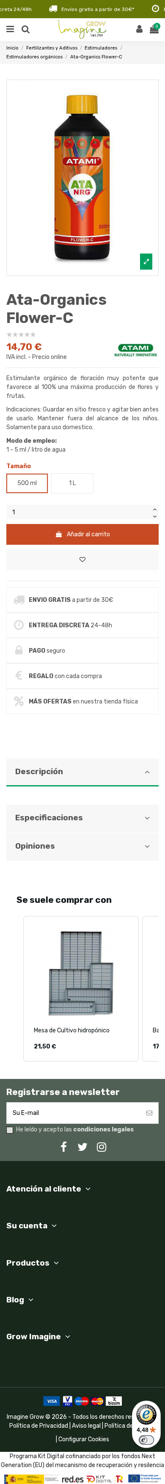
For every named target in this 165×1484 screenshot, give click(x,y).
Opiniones (35, 846)
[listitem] (81, 989)
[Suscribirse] (149, 1113)
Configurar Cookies (83, 1439)
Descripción (39, 771)
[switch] (146, 1440)
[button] (14, 988)
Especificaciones (49, 817)
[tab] (82, 782)
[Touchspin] (154, 508)
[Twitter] (82, 1147)
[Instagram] (101, 1147)
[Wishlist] (82, 559)
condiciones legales (103, 1129)
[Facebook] (63, 1147)
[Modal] (82, 178)
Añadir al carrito (88, 534)
